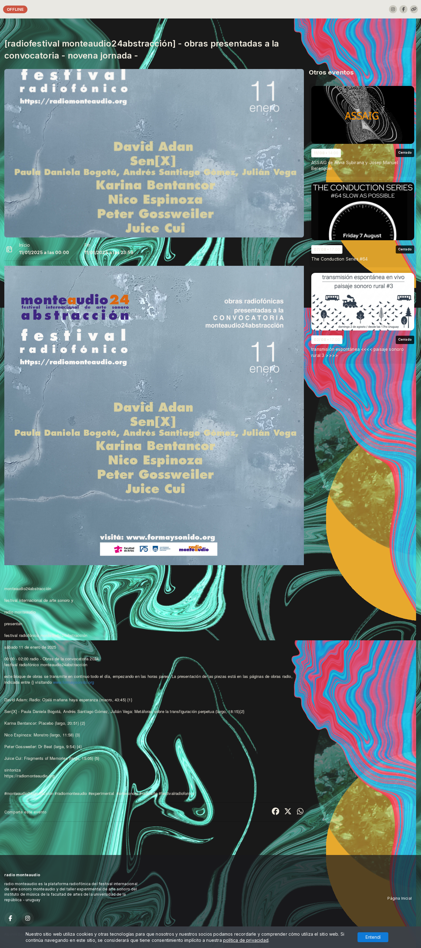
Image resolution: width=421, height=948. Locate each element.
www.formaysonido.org (73, 682)
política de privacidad (245, 940)
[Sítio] (414, 9)
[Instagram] (393, 9)
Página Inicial (399, 898)
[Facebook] (403, 9)
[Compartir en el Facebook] (275, 812)
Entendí (373, 937)
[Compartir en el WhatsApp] (300, 812)
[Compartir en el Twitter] (288, 812)
